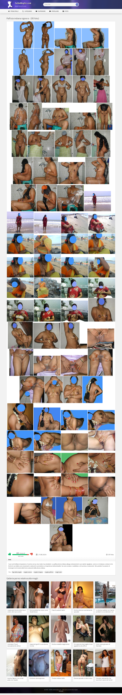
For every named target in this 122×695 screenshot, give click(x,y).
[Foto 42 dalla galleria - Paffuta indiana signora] (47, 277)
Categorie (28, 11)
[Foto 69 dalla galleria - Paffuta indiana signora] (20, 450)
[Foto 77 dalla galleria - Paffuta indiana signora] (20, 496)
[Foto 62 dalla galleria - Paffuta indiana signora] (54, 402)
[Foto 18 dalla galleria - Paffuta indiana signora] (82, 129)
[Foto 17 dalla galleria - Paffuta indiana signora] (55, 129)
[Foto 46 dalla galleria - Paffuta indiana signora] (47, 297)
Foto (66, 11)
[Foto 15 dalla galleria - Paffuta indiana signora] (18, 129)
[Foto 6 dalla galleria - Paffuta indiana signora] (44, 75)
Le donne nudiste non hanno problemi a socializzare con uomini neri (105, 611)
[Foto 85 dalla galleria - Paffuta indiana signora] (61, 550)
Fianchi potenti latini (58, 610)
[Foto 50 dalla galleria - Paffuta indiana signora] (47, 321)
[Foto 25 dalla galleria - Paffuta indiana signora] (23, 183)
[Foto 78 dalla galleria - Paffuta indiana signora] (47, 496)
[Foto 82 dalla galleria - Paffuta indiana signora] (48, 523)
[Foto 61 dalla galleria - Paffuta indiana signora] (32, 402)
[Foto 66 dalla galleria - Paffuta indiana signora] (47, 429)
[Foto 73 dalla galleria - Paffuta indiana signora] (20, 472)
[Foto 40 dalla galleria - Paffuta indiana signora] (101, 253)
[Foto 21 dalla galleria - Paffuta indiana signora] (41, 156)
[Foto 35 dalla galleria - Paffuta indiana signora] (74, 233)
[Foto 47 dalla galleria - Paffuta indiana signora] (74, 297)
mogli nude (58, 572)
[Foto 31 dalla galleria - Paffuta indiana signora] (70, 211)
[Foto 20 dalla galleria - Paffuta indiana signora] (19, 156)
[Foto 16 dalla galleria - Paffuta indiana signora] (35, 129)
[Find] (77, 4)
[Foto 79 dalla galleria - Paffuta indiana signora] (74, 496)
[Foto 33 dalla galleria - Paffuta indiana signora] (20, 233)
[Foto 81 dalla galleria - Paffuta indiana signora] (27, 523)
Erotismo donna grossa (37, 678)
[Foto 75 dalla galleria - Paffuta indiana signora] (74, 472)
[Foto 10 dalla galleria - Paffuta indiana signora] (22, 102)
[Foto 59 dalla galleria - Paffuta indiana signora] (74, 375)
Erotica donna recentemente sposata (83, 611)
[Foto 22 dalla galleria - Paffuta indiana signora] (64, 156)
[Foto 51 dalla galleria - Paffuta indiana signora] (74, 321)
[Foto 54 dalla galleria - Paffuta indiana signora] (46, 348)
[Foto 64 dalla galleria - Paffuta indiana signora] (92, 402)
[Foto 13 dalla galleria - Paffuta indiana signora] (83, 102)
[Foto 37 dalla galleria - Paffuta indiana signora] (20, 253)
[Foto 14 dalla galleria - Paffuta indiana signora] (102, 102)
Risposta (61, 691)
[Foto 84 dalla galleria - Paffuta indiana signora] (95, 523)
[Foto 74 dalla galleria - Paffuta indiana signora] (47, 472)
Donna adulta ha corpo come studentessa (39, 611)
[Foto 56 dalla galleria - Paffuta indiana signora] (100, 348)
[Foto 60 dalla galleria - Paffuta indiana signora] (100, 375)
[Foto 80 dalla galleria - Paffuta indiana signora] (101, 496)
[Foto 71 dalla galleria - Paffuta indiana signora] (74, 450)
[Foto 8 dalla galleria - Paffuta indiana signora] (81, 75)
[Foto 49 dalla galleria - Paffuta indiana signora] (20, 321)
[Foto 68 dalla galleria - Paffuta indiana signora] (101, 429)
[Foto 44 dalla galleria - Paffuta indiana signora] (101, 277)
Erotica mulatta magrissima (60, 644)
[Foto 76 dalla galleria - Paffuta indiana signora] (101, 472)
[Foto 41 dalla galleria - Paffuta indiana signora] (20, 277)
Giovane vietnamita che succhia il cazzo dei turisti (104, 679)
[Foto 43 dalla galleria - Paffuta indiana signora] (74, 277)
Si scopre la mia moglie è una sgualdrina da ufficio (83, 645)
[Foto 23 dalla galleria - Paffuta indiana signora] (82, 156)
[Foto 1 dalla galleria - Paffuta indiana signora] (24, 48)
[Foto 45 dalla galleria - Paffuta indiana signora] (20, 297)
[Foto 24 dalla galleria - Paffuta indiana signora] (100, 156)
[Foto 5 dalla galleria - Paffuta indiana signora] (23, 75)
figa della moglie (17, 572)
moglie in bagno (38, 572)
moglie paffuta (49, 572)
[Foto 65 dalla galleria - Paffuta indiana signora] (20, 429)
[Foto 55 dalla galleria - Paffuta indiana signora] (73, 348)
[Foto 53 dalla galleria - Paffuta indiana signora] (20, 348)
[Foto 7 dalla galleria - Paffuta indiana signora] (63, 75)
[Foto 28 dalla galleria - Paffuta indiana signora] (97, 183)
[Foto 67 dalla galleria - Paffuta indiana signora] (74, 429)
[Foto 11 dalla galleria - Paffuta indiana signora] (42, 102)
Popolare (55, 11)
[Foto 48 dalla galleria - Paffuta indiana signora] (101, 297)
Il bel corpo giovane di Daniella (103, 645)
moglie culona (28, 572)
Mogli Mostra (20, 4)
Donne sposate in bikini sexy (83, 678)
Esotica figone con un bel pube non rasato (15, 679)
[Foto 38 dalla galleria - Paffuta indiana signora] (47, 253)
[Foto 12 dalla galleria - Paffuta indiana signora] (62, 102)
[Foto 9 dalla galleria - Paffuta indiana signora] (99, 75)
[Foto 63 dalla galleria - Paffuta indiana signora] (72, 402)
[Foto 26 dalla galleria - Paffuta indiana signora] (45, 183)
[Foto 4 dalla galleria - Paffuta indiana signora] (95, 48)
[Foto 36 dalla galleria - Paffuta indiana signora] (101, 233)
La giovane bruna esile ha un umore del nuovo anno (16, 611)
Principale (14, 11)
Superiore (41, 11)
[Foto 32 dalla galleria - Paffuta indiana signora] (97, 211)
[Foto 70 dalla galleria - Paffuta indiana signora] (47, 450)
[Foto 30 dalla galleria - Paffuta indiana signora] (46, 211)
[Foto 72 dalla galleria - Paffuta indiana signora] (101, 450)
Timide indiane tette (58, 678)
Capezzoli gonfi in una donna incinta (39, 645)
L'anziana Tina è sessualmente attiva (13, 645)
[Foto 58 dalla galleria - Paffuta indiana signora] (47, 375)
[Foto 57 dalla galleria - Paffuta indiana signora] (21, 375)
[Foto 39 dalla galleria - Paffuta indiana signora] (74, 253)
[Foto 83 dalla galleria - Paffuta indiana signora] (69, 523)
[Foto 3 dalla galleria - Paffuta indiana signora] (67, 48)
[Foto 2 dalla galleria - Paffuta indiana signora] (44, 48)
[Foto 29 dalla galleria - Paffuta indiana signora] (23, 211)
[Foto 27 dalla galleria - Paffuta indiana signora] (71, 183)
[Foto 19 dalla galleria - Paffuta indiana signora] (104, 129)
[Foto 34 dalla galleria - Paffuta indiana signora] (47, 233)
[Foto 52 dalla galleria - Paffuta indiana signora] (101, 321)
